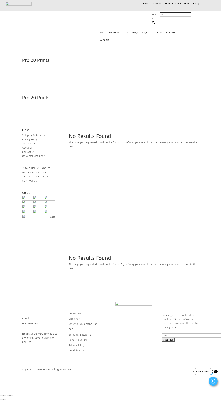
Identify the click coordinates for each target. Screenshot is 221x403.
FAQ (71, 329)
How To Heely (30, 323)
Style (145, 32)
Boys (135, 32)
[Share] (8, 395)
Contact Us (28, 151)
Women (114, 32)
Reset (52, 217)
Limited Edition (165, 32)
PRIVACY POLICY (38, 172)
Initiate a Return (78, 340)
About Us (27, 147)
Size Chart (74, 318)
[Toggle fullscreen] (4, 395)
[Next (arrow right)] (4, 399)
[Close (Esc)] (11, 395)
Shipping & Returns (33, 135)
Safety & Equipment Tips (83, 324)
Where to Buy (173, 3)
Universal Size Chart (33, 155)
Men (102, 32)
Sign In (157, 3)
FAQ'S (46, 176)
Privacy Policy (29, 139)
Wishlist (145, 3)
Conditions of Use (79, 350)
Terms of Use (29, 143)
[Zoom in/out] (1, 395)
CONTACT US (29, 180)
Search (156, 14)
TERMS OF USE (31, 176)
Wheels (104, 40)
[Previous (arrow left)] (1, 399)
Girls (125, 32)
